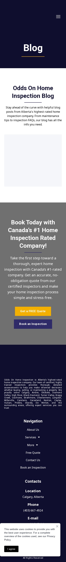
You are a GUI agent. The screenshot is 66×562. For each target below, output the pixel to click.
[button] (33, 311)
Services (30, 437)
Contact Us (33, 460)
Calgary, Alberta (33, 497)
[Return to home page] (29, 17)
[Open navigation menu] (58, 16)
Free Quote (33, 453)
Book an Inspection (33, 467)
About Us (33, 430)
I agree (11, 549)
